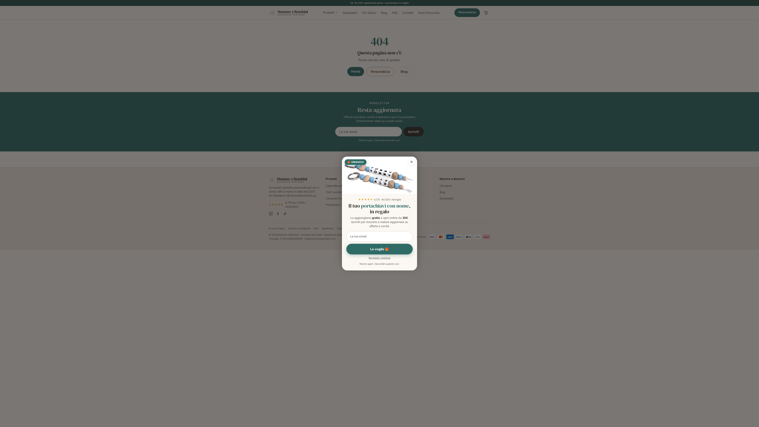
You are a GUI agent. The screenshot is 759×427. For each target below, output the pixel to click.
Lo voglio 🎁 (379, 249)
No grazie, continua (379, 257)
